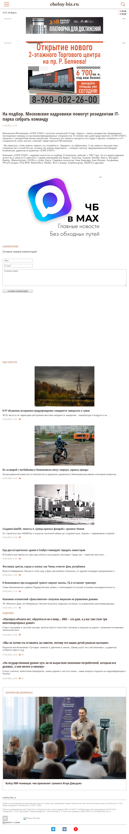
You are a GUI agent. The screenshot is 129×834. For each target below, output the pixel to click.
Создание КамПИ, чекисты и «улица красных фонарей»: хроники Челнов (43, 529)
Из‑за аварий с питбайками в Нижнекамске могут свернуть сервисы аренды (45, 470)
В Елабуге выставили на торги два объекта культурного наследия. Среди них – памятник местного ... (55, 554)
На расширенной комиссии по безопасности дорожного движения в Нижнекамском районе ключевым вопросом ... (61, 474)
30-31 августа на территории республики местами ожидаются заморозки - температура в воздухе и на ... (56, 415)
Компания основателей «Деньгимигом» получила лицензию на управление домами (50, 599)
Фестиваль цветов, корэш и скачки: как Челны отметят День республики (44, 566)
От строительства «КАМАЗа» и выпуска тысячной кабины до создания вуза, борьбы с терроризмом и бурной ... (60, 533)
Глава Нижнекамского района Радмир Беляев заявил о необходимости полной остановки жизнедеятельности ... (60, 587)
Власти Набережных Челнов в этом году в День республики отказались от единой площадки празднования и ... (60, 571)
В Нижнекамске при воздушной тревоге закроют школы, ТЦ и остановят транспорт (49, 583)
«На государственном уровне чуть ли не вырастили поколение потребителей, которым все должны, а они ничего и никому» (59, 664)
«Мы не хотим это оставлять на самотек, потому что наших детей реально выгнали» (56, 643)
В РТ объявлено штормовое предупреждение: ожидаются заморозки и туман (46, 410)
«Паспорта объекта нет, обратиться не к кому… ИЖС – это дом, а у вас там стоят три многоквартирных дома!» (55, 621)
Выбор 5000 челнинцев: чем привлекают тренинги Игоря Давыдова (43, 783)
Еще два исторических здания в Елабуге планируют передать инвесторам (44, 550)
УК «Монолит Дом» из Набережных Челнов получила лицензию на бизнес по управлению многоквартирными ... (60, 603)
